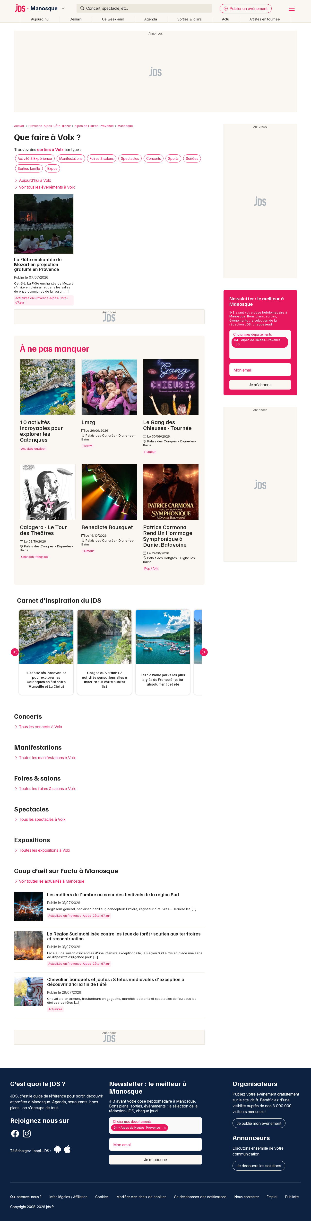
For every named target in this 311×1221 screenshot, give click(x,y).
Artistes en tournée (265, 19)
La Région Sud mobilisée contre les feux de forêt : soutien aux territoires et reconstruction (124, 936)
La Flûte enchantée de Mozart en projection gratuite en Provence (38, 264)
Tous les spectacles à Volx (42, 819)
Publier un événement (248, 8)
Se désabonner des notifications (200, 1197)
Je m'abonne (260, 384)
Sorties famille (29, 168)
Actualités (55, 1009)
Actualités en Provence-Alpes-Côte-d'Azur (41, 300)
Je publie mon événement (259, 1123)
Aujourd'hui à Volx (34, 180)
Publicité (292, 1197)
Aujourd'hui (40, 19)
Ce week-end (113, 19)
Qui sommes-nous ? (26, 1197)
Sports (173, 158)
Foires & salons (102, 158)
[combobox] (260, 344)
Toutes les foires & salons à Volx (47, 788)
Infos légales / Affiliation (68, 1197)
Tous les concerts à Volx (40, 726)
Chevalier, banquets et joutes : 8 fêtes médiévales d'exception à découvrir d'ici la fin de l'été (115, 981)
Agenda (150, 19)
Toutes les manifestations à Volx (47, 757)
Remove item (239, 344)
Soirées (192, 158)
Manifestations (70, 158)
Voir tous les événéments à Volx (46, 187)
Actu (225, 19)
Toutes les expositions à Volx (44, 850)
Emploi (272, 1197)
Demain (76, 19)
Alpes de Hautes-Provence (94, 126)
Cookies (102, 1197)
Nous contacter (246, 1197)
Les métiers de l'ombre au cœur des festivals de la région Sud (113, 894)
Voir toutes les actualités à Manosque (51, 881)
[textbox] (233, 353)
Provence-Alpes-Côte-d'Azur (49, 126)
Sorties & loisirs (189, 19)
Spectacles (130, 158)
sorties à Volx (50, 149)
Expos (52, 168)
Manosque (44, 8)
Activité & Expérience (35, 158)
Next (204, 652)
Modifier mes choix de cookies (141, 1197)
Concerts (153, 158)
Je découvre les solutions (259, 1165)
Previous (15, 652)
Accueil (19, 126)
